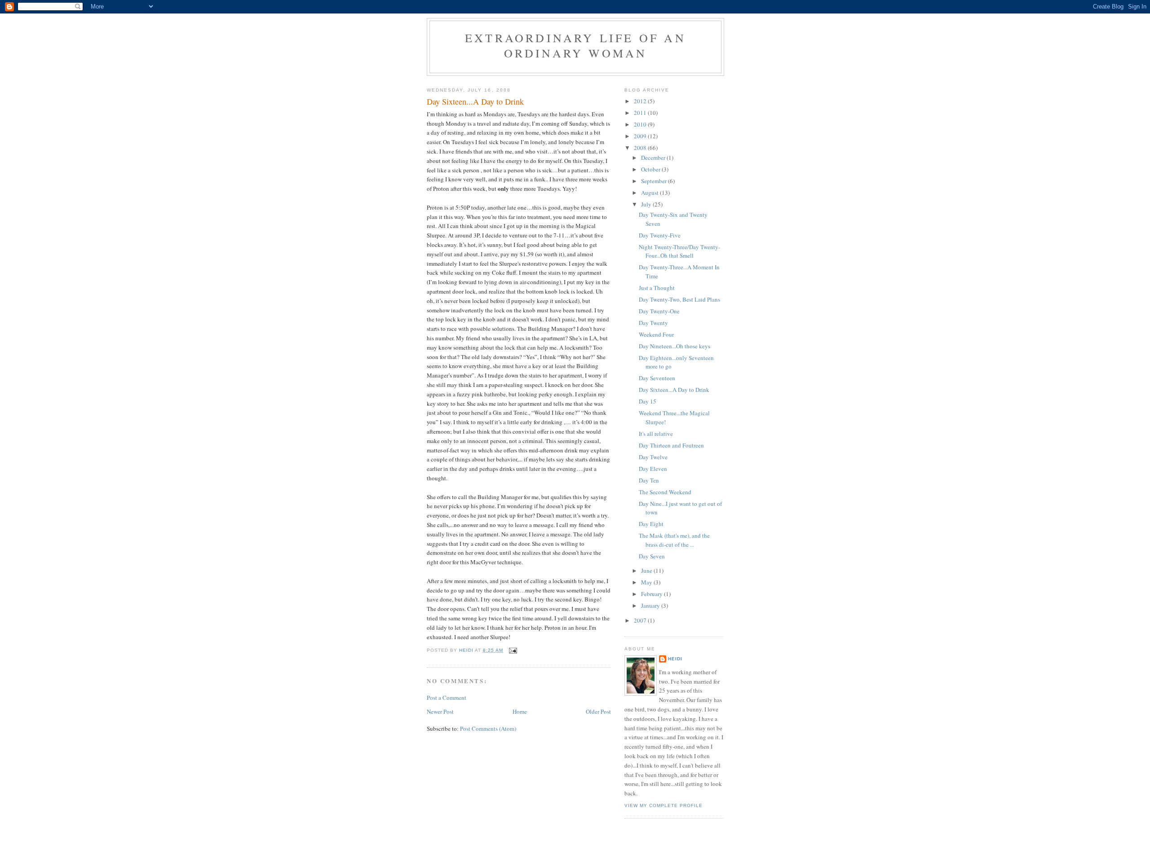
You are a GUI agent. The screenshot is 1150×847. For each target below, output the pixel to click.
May (647, 582)
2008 (641, 148)
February (652, 594)
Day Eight (651, 524)
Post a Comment (446, 697)
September (654, 181)
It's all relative (656, 434)
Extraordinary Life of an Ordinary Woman (575, 45)
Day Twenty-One (659, 311)
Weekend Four (656, 334)
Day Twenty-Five (660, 235)
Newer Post (440, 711)
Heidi (675, 658)
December (654, 158)
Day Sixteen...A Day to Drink (674, 390)
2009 (641, 136)
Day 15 (647, 401)
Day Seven (652, 556)
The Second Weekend (665, 492)
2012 (641, 101)
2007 (641, 620)
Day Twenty (653, 323)
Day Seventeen (657, 378)
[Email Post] (513, 650)
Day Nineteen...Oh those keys (674, 346)
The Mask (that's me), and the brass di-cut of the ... (674, 540)
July (647, 204)
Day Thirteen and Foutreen (671, 445)
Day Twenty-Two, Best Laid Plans (679, 299)
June (647, 570)
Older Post (598, 711)
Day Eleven (653, 469)
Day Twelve (653, 457)
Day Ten (649, 480)
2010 (641, 124)
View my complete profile (663, 805)
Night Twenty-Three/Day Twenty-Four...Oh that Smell (679, 251)
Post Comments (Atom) (488, 728)
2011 (641, 113)
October (651, 169)
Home (520, 711)
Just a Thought (657, 288)
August (650, 193)
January (651, 605)
